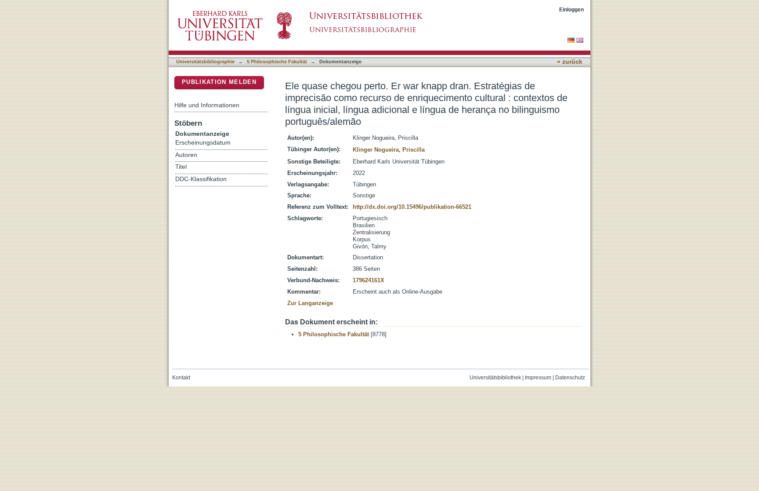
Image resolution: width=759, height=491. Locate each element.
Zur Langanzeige (310, 303)
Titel (181, 167)
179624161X (368, 280)
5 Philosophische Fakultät (277, 61)
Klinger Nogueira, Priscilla (389, 149)
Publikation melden (219, 82)
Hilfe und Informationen (206, 105)
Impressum (538, 378)
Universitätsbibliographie (205, 61)
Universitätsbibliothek (495, 378)
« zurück (569, 61)
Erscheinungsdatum (203, 142)
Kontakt (181, 378)
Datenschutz (570, 378)
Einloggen (571, 9)
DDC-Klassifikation (201, 179)
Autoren (186, 155)
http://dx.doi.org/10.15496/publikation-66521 (412, 207)
